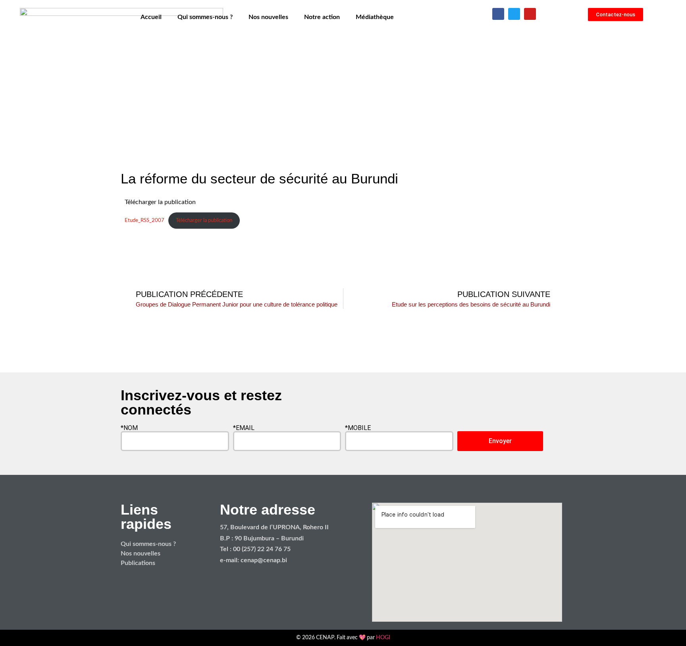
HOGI (383, 637)
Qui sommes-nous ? (205, 17)
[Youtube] (530, 14)
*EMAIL (243, 428)
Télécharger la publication (204, 220)
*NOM (129, 428)
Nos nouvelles (268, 17)
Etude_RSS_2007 (144, 220)
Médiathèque (375, 17)
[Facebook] (498, 14)
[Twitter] (514, 14)
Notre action (322, 17)
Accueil (151, 17)
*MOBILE (358, 428)
